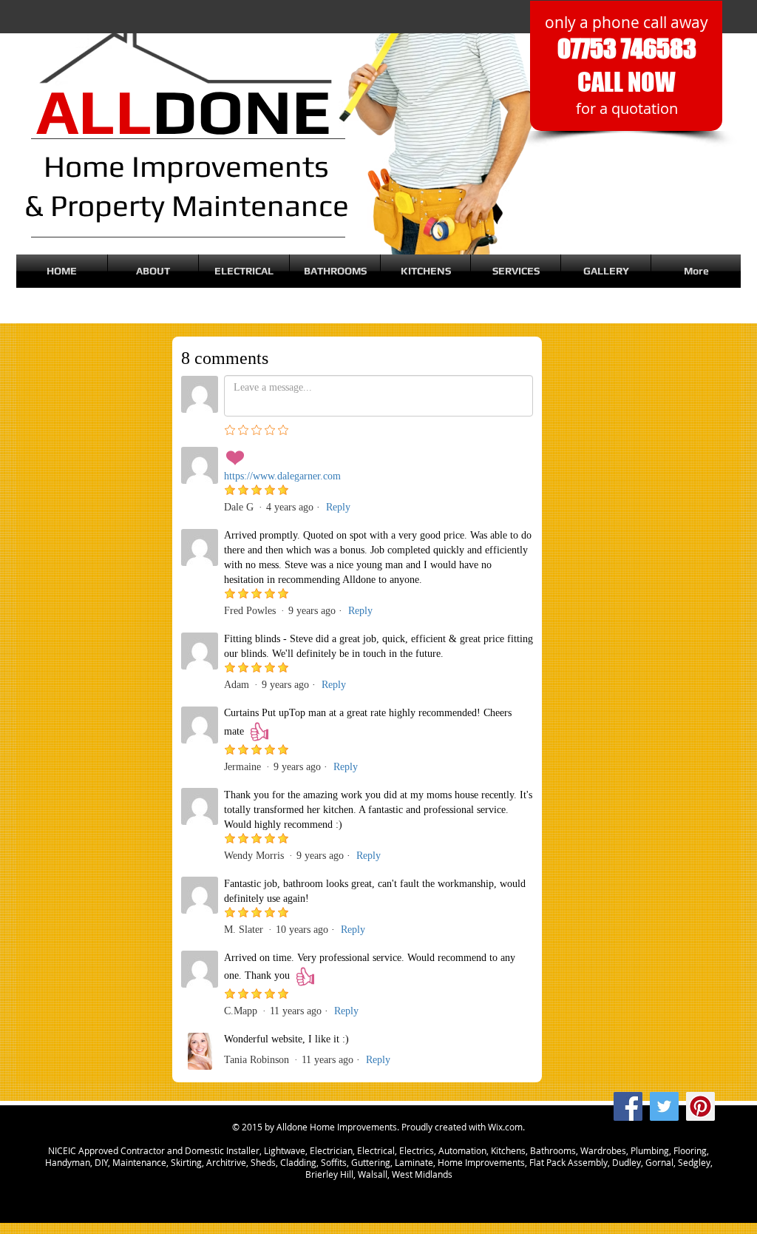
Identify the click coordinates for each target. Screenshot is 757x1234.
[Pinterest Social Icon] (700, 1106)
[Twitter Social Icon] (664, 1106)
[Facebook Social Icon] (628, 1106)
